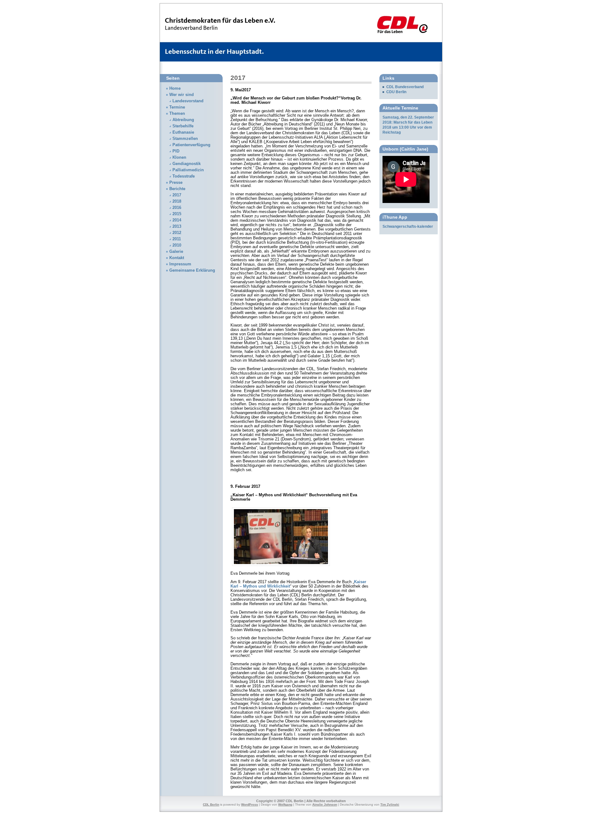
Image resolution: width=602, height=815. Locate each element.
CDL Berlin (211, 804)
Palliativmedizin (188, 170)
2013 (176, 226)
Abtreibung (183, 120)
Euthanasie (183, 132)
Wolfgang (285, 804)
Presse (175, 182)
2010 (176, 245)
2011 (176, 239)
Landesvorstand (187, 101)
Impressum (180, 264)
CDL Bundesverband (405, 87)
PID (175, 151)
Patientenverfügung (191, 145)
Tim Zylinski (389, 804)
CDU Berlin (396, 92)
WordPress (249, 804)
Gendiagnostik (186, 164)
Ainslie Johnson (324, 804)
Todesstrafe (183, 176)
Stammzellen (185, 138)
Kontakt (176, 258)
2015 (176, 214)
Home (175, 88)
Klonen (179, 157)
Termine (177, 107)
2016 (176, 207)
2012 (176, 233)
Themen (177, 113)
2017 (176, 195)
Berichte (177, 189)
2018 (176, 201)
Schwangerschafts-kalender (408, 226)
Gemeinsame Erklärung (192, 270)
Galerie (176, 251)
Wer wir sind (181, 95)
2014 (176, 220)
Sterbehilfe (182, 126)
